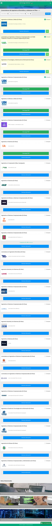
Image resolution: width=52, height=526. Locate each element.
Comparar (48, 19)
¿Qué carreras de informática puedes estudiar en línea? (11, 519)
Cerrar (50, 0)
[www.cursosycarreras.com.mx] (26, 3)
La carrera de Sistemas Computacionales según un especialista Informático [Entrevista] (18, 506)
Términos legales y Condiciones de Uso (26, 524)
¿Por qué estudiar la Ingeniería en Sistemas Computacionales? (13, 493)
